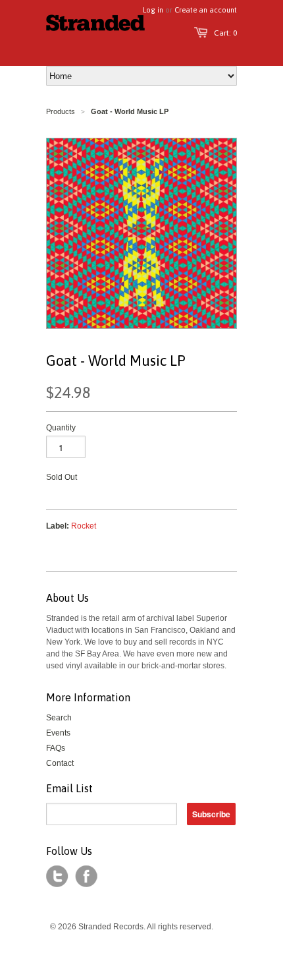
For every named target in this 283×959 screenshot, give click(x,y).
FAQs (55, 748)
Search (59, 717)
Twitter (57, 876)
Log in (153, 10)
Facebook (86, 876)
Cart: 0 (225, 33)
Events (58, 733)
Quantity (61, 427)
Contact (60, 763)
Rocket (83, 526)
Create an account (205, 10)
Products (60, 111)
